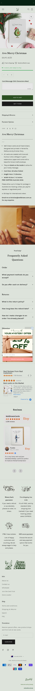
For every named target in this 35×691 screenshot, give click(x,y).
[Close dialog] (32, 328)
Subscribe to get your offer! (17, 359)
